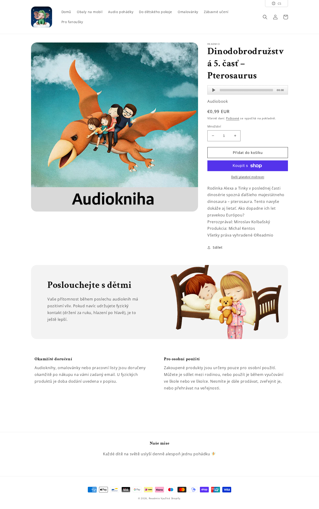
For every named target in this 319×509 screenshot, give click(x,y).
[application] (247, 90)
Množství (214, 126)
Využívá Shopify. (171, 498)
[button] (265, 17)
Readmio (154, 498)
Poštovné (232, 118)
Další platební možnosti (247, 177)
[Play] (213, 90)
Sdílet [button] (218, 247)
